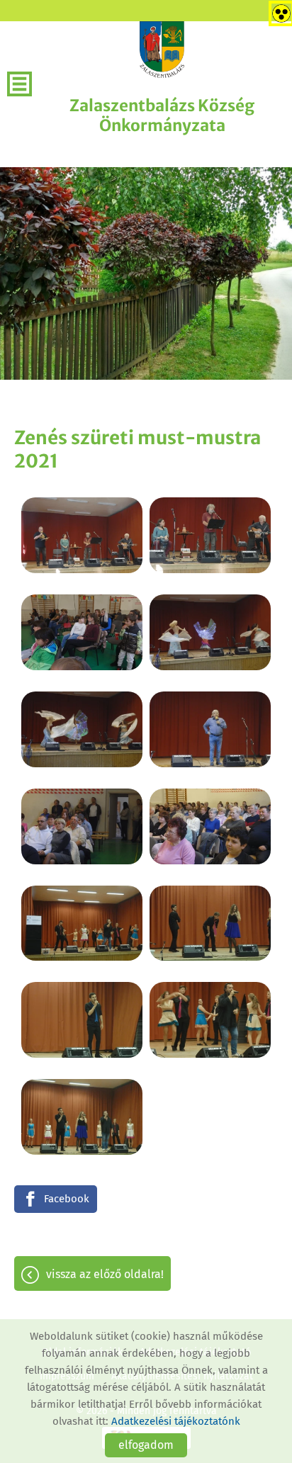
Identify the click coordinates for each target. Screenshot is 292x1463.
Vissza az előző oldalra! (105, 1274)
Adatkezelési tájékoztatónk (175, 1421)
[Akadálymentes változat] (278, 10)
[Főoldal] (162, 49)
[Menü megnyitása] (19, 84)
